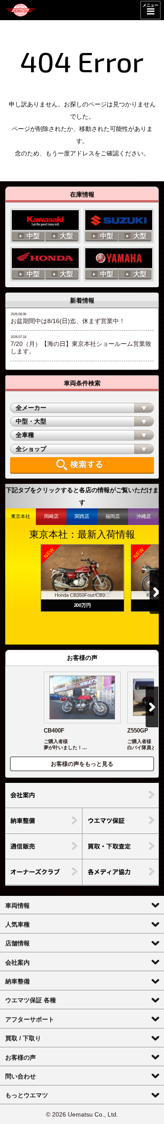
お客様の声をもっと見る (82, 764)
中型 (33, 236)
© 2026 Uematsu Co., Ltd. (82, 1114)
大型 (66, 236)
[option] (82, 578)
